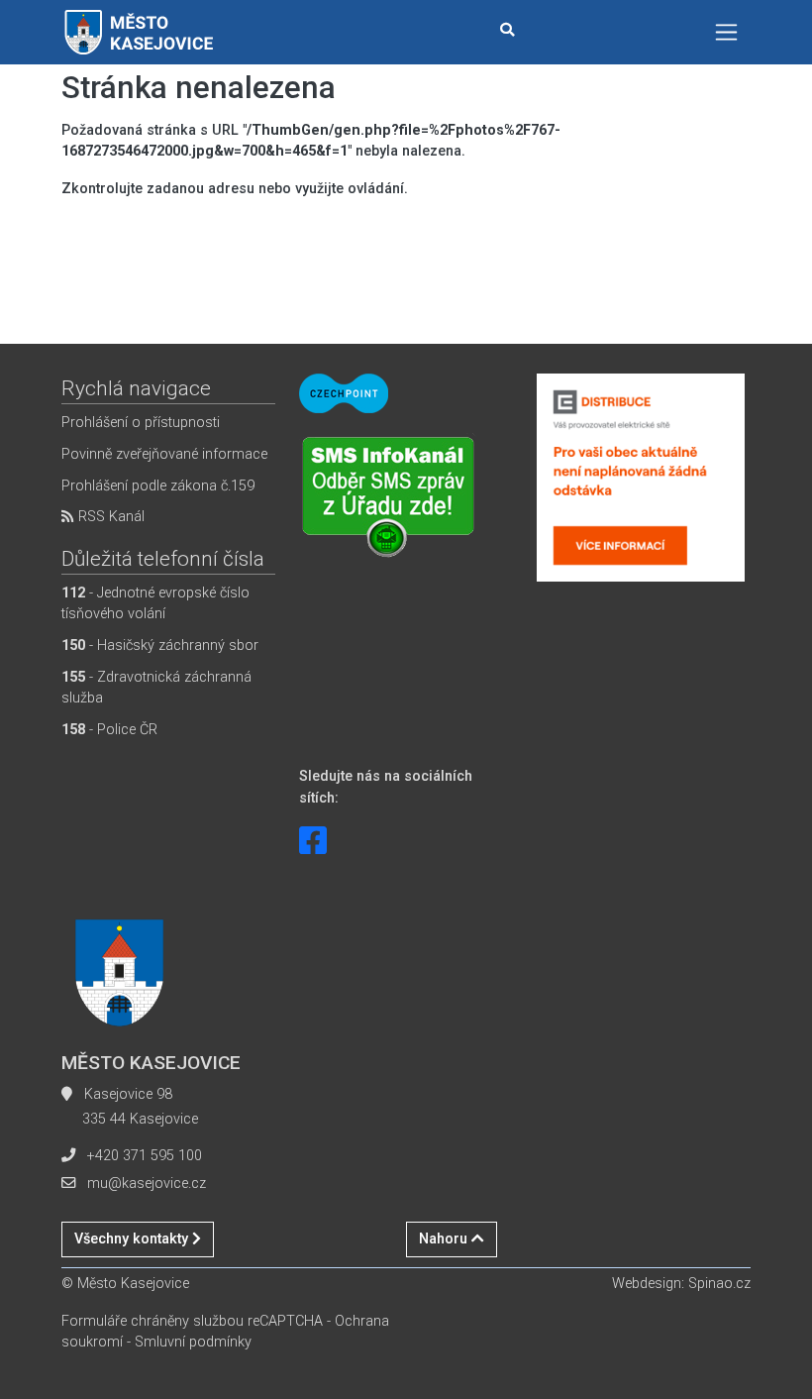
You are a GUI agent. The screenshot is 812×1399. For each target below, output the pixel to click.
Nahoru (445, 1239)
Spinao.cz (719, 1283)
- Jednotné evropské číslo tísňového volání (155, 604)
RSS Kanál (109, 516)
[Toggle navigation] (726, 32)
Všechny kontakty (133, 1239)
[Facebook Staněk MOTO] (313, 841)
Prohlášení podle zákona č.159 (157, 486)
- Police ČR (109, 729)
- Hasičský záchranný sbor (159, 645)
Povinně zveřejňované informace (164, 454)
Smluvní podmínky (193, 1342)
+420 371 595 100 (144, 1155)
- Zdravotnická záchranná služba (156, 688)
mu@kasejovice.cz (146, 1183)
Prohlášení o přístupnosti (140, 422)
